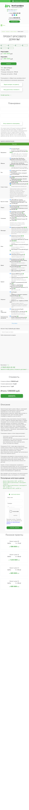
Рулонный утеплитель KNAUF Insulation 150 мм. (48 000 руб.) (17, 214)
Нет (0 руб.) (14, 292)
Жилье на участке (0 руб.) (17, 309)
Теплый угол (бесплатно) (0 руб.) (19, 183)
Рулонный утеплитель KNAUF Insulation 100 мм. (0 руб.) (17, 212)
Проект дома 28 (14, 541)
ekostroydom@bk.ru (12, 10)
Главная (3, 31)
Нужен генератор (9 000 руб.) (18, 317)
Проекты (8, 31)
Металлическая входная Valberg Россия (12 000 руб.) (18, 261)
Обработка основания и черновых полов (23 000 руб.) (18, 295)
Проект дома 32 (14, 554)
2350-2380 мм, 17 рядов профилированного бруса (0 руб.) (17, 200)
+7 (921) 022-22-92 (8, 367)
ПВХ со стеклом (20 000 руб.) (18, 270)
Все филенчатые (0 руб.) (17, 259)
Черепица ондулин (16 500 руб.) (18, 277)
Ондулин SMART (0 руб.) (17, 273)
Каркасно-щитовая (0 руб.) (17, 227)
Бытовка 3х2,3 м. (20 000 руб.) (18, 311)
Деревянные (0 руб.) (16, 235)
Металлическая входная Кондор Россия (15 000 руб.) (18, 266)
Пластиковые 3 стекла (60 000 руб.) (19, 249)
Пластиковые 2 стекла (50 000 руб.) (19, 244)
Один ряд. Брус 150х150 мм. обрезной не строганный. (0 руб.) (17, 159)
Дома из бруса (14, 31)
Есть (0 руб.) (14, 316)
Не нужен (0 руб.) (15, 148)
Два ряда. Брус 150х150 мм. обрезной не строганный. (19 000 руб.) (19, 164)
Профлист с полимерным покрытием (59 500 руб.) (16, 285)
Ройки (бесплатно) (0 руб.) (17, 254)
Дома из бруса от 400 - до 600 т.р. (12, 488)
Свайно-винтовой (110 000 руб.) (18, 151)
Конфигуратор (5, 95)
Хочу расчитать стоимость (11, 89)
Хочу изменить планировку (11, 123)
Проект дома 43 (14, 568)
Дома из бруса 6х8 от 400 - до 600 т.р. (13, 481)
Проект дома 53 (14, 581)
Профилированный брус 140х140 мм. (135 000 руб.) (18, 179)
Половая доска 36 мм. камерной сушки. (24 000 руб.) (18, 173)
